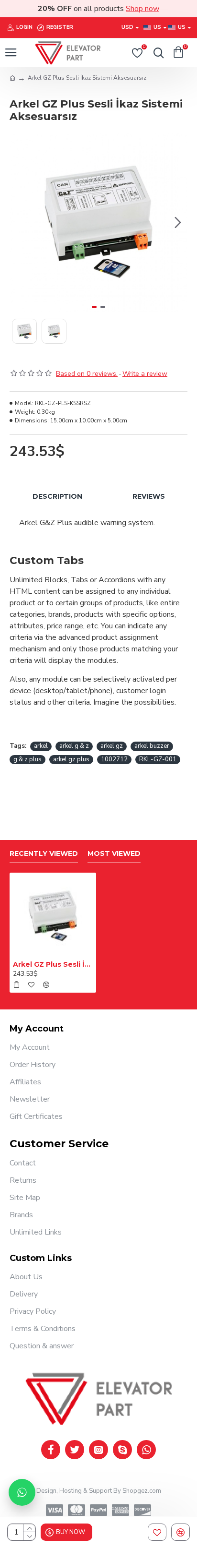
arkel (41, 746)
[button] (19, 222)
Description (57, 496)
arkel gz (111, 746)
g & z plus (27, 759)
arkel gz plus (71, 759)
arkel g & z (74, 746)
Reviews (148, 496)
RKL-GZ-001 (157, 759)
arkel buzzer (151, 746)
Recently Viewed (44, 854)
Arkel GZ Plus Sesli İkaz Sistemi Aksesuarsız (53, 964)
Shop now (142, 8)
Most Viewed (114, 854)
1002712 (114, 759)
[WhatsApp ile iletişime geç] (22, 1492)
